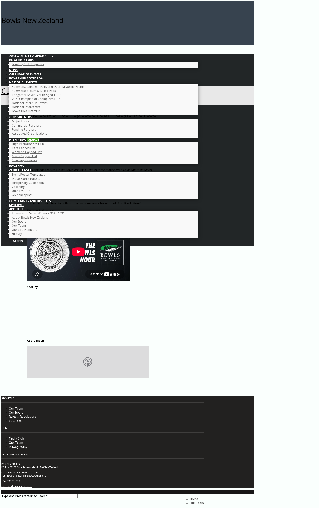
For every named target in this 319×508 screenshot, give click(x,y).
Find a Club (16, 439)
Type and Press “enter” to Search (24, 496)
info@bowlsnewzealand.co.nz (16, 486)
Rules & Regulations (23, 417)
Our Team (16, 408)
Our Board (16, 412)
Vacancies (15, 421)
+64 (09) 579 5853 (10, 481)
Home (194, 499)
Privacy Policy (18, 447)
